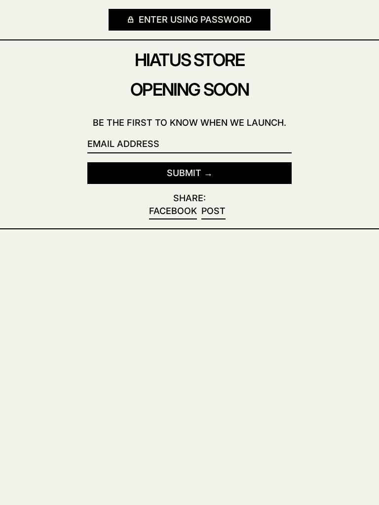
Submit (184, 173)
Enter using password (194, 19)
